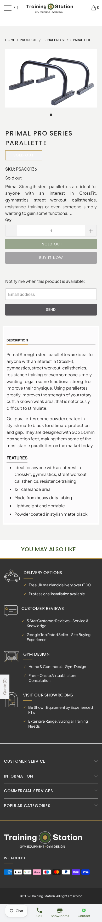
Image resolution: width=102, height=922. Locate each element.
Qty (8, 220)
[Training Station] (49, 8)
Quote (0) (4, 687)
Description (17, 340)
